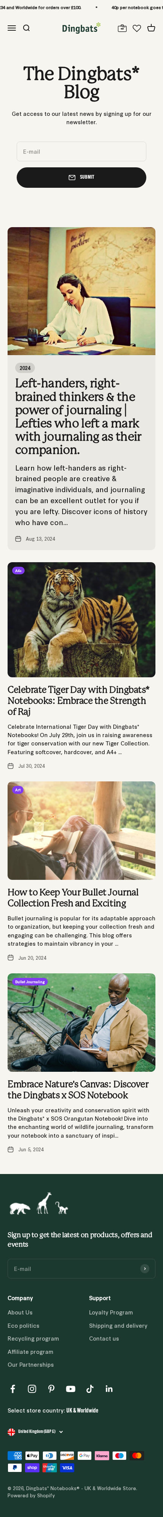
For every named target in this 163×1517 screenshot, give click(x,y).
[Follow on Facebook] (13, 1389)
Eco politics (23, 1325)
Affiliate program (30, 1351)
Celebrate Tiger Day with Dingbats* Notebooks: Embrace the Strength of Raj (79, 701)
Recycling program (33, 1338)
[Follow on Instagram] (32, 1389)
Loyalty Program (111, 1312)
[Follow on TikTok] (90, 1389)
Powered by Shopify (31, 1495)
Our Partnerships (31, 1364)
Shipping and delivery (118, 1325)
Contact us (104, 1338)
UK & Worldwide (82, 1411)
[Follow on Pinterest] (51, 1389)
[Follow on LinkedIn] (109, 1389)
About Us (20, 1312)
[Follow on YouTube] (71, 1389)
